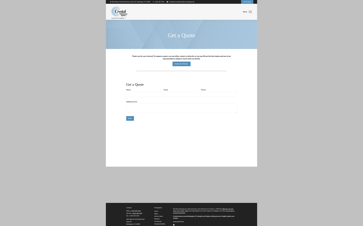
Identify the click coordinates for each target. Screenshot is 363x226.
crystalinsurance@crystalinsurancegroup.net (181, 2)
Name (128, 90)
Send (129, 118)
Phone (203, 90)
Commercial (157, 221)
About (156, 213)
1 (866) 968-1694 (137, 213)
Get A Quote (247, 2)
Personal (156, 219)
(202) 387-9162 (159, 2)
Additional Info (131, 102)
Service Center (158, 216)
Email (166, 90)
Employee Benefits (159, 224)
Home (156, 211)
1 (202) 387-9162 (135, 211)
